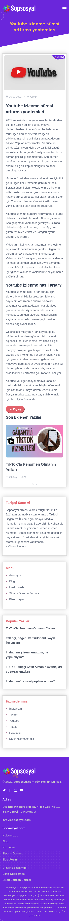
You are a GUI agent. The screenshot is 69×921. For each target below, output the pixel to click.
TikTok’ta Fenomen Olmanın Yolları (30, 628)
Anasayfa (15, 575)
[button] (32, 484)
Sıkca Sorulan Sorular (17, 880)
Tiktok (13, 726)
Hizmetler (9, 847)
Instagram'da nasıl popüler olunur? (30, 681)
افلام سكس (34, 915)
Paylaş (17, 409)
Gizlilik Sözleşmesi (15, 867)
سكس (61, 911)
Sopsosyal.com (23, 781)
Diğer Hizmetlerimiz (21, 738)
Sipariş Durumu (13, 853)
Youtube (14, 720)
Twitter (13, 714)
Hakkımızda (16, 587)
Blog (12, 581)
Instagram (15, 708)
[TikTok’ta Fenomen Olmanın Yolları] (34, 441)
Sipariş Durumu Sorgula (24, 593)
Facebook (15, 732)
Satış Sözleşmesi (14, 873)
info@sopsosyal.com (17, 820)
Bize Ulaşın (16, 599)
